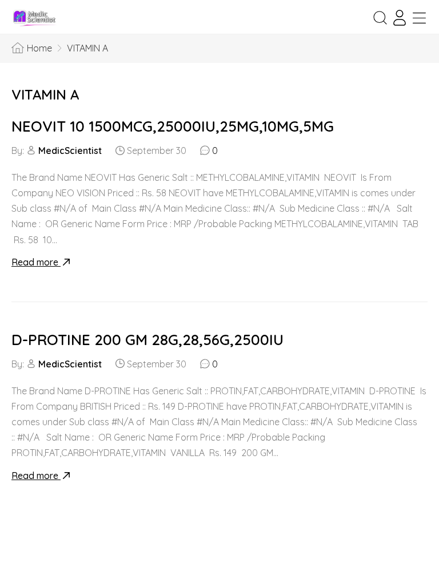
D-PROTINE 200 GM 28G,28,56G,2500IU (147, 339)
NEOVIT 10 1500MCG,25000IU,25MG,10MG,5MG (172, 126)
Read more (36, 262)
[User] (399, 17)
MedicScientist (70, 150)
